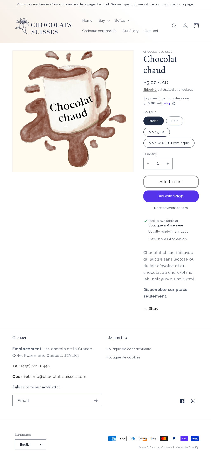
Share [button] (153, 308)
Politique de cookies (123, 357)
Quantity (150, 154)
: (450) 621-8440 (31, 366)
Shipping (150, 89)
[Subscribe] (95, 400)
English (26, 444)
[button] (103, 20)
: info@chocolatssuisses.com (49, 376)
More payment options (171, 207)
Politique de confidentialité (128, 349)
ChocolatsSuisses (161, 447)
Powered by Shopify (186, 447)
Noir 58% (157, 132)
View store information (167, 239)
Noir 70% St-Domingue (169, 143)
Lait (174, 121)
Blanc (154, 121)
